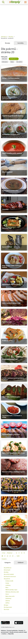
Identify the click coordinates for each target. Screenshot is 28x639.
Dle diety (6, 572)
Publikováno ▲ (14, 59)
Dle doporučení (8, 607)
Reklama (3, 630)
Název (12, 62)
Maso (7, 587)
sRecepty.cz (4, 36)
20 (2, 556)
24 (12, 556)
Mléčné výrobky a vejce (11, 589)
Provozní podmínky (12, 630)
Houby (7, 583)
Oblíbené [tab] (20, 562)
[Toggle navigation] (25, 2)
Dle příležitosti (7, 568)
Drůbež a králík (9, 581)
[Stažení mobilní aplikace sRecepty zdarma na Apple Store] (18, 622)
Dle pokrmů (7, 578)
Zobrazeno (5, 62)
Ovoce (7, 594)
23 (10, 556)
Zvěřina (7, 603)
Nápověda (11, 634)
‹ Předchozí (9, 553)
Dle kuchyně (7, 570)
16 (16, 553)
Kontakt (21, 630)
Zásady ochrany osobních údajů (18, 632)
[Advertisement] (14, 19)
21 (5, 556)
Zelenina (8, 600)
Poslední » (4, 559)
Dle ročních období (9, 574)
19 (24, 553)
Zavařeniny (8, 598)
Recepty (11, 36)
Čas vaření (19, 62)
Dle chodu (6, 609)
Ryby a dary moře (10, 596)
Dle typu (6, 605)
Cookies (4, 634)
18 (21, 553)
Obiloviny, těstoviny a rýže (12, 592)
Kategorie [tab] (8, 562)
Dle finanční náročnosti (10, 576)
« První (3, 553)
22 (7, 556)
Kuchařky (20, 43)
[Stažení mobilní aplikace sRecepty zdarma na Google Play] (5, 622)
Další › (18, 556)
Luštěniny (8, 585)
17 (19, 553)
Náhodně (4, 59)
